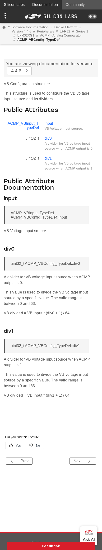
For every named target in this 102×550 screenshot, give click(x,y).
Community (75, 5)
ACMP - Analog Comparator (61, 35)
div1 (48, 158)
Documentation (45, 5)
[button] (7, 16)
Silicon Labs (14, 5)
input (49, 123)
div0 (48, 138)
